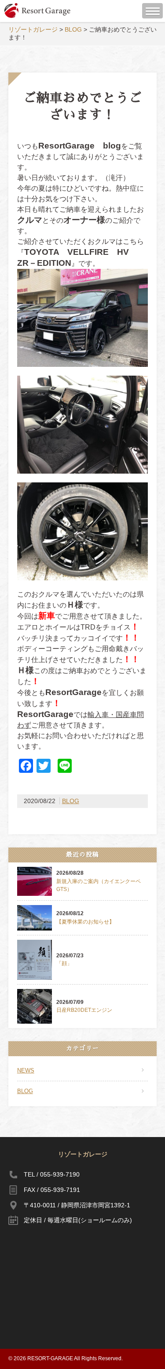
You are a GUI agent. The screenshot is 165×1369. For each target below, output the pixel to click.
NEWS (25, 1070)
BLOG (70, 800)
